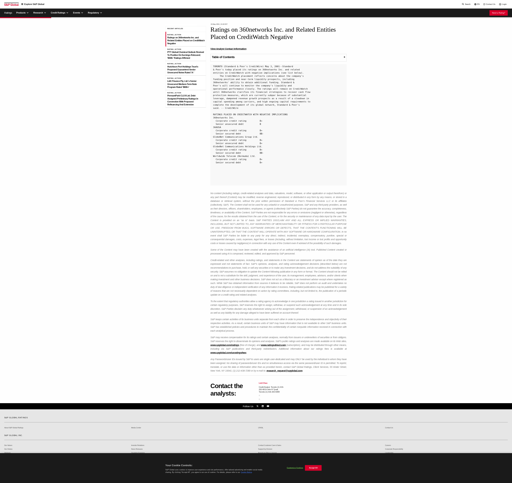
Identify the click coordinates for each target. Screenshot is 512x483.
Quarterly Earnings (138, 453)
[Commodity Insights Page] (258, 406)
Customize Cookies (295, 468)
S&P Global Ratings (16, 418)
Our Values (8, 445)
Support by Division (265, 449)
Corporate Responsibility (394, 449)
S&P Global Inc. (13, 435)
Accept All (313, 468)
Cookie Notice (246, 472)
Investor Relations (137, 445)
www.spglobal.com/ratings (224, 345)
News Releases (137, 449)
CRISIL (260, 428)
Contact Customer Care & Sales (269, 445)
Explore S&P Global (34, 4)
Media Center (136, 428)
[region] (256, 468)
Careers (388, 445)
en (478, 4)
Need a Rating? (498, 13)
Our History (8, 449)
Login (504, 4)
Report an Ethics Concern (267, 453)
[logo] (11, 4)
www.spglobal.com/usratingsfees (228, 352)
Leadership (389, 453)
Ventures (7, 453)
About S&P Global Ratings (13, 428)
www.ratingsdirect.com (273, 345)
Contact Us (490, 4)
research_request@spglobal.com (285, 370)
